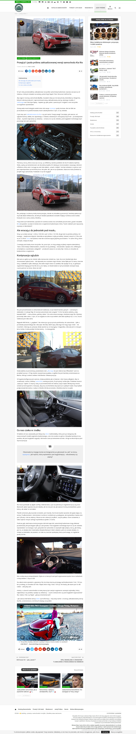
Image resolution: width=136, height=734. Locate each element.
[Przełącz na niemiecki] (39, 2)
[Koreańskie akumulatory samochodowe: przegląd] (94, 63)
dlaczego (50, 371)
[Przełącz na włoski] (52, 2)
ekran (47, 434)
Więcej (110, 9)
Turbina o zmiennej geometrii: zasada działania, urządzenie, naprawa (108, 96)
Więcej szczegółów (116, 732)
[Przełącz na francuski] (48, 2)
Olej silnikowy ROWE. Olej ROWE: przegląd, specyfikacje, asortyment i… (109, 87)
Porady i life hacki (75, 8)
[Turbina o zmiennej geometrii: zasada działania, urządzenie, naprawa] (94, 97)
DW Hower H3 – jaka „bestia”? (26, 660)
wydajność (26, 454)
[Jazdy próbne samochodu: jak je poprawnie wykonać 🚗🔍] (27, 680)
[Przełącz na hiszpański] (58, 2)
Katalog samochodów (59, 8)
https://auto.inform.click (95, 716)
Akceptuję (105, 732)
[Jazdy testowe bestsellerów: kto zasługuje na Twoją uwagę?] (72, 680)
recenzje (52, 108)
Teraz (28, 238)
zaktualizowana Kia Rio (34, 114)
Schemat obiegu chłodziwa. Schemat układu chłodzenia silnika (107, 53)
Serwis (92, 124)
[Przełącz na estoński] (42, 2)
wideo (38, 599)
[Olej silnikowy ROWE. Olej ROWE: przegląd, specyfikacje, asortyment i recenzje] (94, 88)
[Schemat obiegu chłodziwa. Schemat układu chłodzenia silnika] (94, 54)
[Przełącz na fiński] (45, 2)
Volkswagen (21, 102)
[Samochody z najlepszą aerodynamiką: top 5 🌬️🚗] (50, 680)
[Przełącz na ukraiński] (61, 2)
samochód (39, 381)
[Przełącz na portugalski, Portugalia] (67, 2)
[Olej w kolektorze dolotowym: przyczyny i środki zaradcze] (104, 31)
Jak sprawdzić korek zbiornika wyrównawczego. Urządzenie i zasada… (108, 78)
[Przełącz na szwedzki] (70, 2)
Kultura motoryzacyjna (76, 709)
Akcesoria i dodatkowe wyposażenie (100, 135)
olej (19, 224)
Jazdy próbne (100, 8)
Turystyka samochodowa (97, 128)
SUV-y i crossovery (95, 131)
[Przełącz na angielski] (64, 2)
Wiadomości (89, 8)
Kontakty (34, 2)
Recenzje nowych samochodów (33, 58)
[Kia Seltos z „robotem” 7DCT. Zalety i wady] (94, 71)
